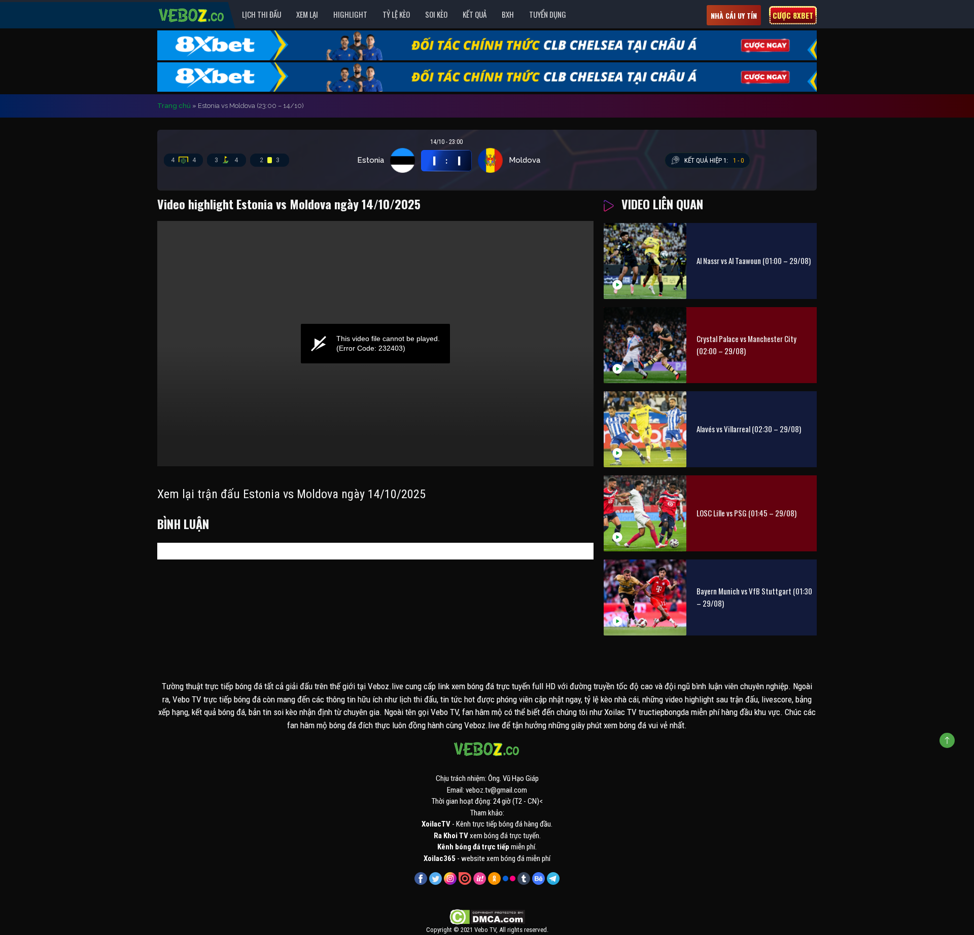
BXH (508, 14)
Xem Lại (307, 14)
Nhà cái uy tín (734, 15)
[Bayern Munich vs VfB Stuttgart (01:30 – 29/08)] (645, 597)
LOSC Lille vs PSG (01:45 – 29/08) (746, 512)
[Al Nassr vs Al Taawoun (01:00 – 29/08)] (645, 261)
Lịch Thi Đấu (261, 14)
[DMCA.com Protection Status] (487, 916)
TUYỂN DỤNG (547, 14)
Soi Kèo (436, 14)
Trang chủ (174, 105)
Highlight (350, 14)
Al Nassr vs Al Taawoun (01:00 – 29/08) (754, 260)
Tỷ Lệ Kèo (396, 14)
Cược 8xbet (793, 15)
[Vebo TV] (191, 13)
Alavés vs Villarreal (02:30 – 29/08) (749, 428)
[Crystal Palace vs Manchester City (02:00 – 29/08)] (645, 345)
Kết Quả (474, 14)
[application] (375, 343)
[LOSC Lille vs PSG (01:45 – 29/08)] (645, 513)
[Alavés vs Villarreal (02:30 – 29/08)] (645, 429)
